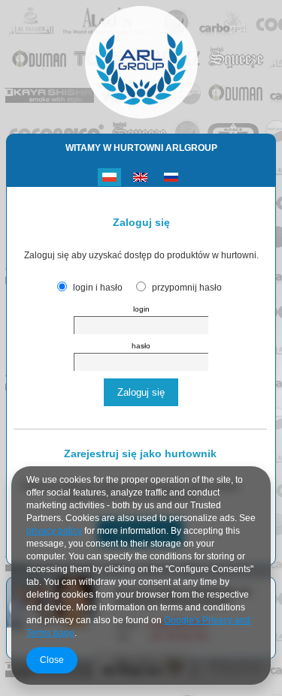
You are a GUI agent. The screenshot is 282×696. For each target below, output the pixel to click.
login (141, 309)
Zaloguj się (141, 392)
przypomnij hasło (187, 287)
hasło (141, 346)
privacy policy (54, 531)
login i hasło (98, 287)
